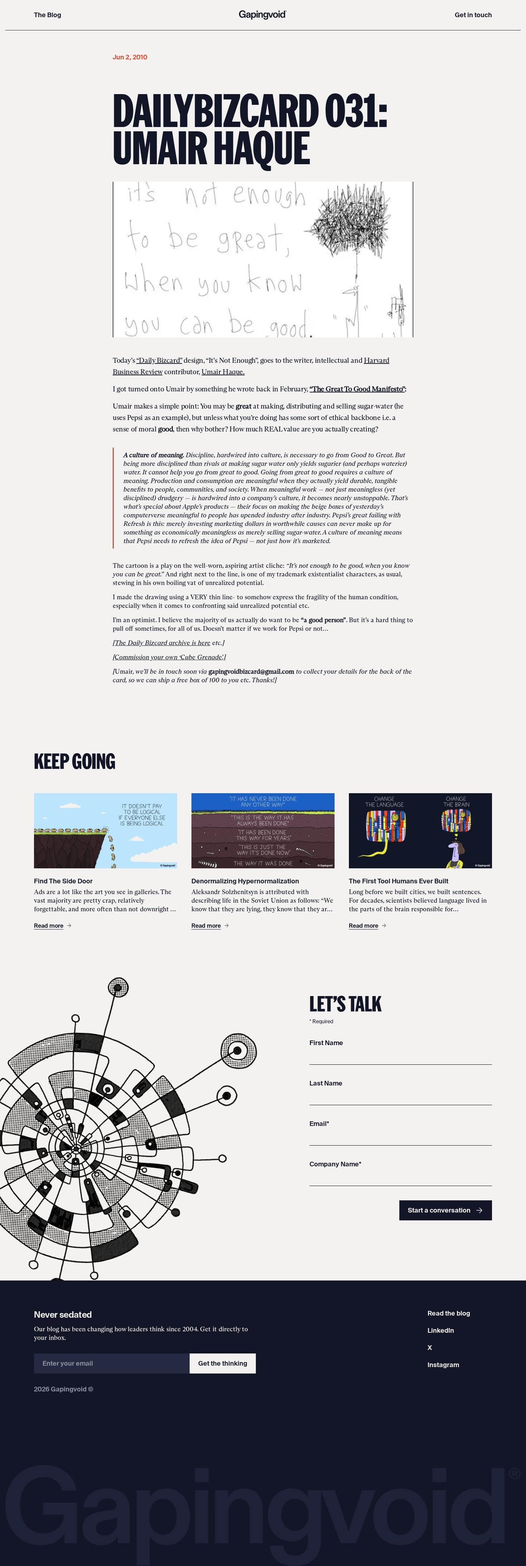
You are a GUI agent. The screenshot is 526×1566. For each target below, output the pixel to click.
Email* (319, 1123)
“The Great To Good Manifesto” (357, 389)
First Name (326, 1043)
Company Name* (335, 1164)
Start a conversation (439, 1210)
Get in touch (473, 15)
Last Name (326, 1083)
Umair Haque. (222, 371)
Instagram (443, 1365)
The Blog (47, 15)
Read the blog (449, 1313)
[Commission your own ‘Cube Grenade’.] (169, 657)
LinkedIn (441, 1330)
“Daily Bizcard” (159, 360)
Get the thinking (222, 1363)
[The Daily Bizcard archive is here (161, 643)
